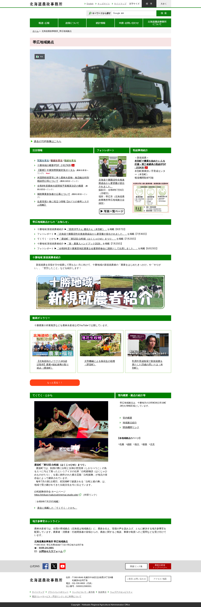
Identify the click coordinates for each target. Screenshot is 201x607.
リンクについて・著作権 (83, 592)
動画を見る (57, 160)
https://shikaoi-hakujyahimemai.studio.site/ (56, 495)
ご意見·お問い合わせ (136, 579)
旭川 (137, 444)
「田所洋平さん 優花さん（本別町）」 (87, 229)
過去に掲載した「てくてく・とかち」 (57, 508)
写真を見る (43, 160)
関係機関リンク (131, 427)
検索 (164, 13)
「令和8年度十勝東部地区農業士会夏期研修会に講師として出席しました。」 (97, 248)
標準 (149, 3)
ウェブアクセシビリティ (121, 592)
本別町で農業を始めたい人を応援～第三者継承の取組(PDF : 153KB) (150, 164)
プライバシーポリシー (58, 592)
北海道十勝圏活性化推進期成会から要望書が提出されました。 (111, 183)
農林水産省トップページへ (160, 566)
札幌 (122, 444)
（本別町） (147, 364)
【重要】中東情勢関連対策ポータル (56, 170)
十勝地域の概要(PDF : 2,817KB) (54, 165)
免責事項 (102, 592)
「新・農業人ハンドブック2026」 (85, 243)
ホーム (36, 31)
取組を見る (70, 160)
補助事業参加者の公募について (53, 194)
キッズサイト (104, 3)
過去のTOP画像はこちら (47, 141)
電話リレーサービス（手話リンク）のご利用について (56, 596)
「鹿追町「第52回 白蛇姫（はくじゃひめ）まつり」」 (87, 239)
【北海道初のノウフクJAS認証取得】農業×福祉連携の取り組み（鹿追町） (53, 364)
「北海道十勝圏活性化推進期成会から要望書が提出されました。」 (92, 234)
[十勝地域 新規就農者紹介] (100, 292)
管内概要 (127, 418)
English (90, 3)
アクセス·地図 (160, 579)
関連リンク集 (136, 566)
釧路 (145, 444)
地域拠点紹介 (130, 422)
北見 (152, 444)
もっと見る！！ (55, 382)
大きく (164, 3)
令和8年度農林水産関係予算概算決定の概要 (60, 186)
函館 (129, 444)
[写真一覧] (112, 211)
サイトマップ (120, 3)
